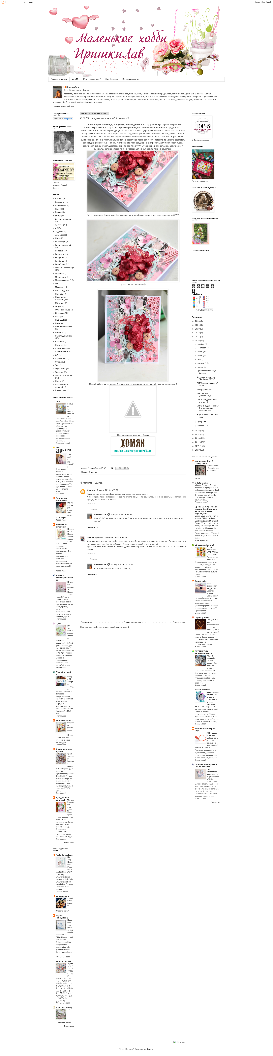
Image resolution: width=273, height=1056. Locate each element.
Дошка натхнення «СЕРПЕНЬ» (212, 549)
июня (200, 355)
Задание (59, 231)
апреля (201, 363)
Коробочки (60, 264)
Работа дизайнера (63, 336)
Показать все (69, 842)
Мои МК (75, 79)
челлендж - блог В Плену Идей (204, 462)
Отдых (58, 306)
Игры (57, 238)
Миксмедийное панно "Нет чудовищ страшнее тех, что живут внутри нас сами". (207, 699)
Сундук (58, 362)
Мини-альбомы (62, 280)
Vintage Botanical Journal (206, 485)
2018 (197, 333)
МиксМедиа (60, 277)
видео (58, 209)
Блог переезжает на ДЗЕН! (212, 586)
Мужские (59, 287)
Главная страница (58, 79)
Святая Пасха (61, 352)
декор (58, 215)
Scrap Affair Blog (64, 1007)
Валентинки (60, 205)
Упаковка (59, 372)
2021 (197, 325)
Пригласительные (63, 326)
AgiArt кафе (201, 581)
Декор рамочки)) (204, 389)
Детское (59, 225)
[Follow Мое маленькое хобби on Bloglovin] (63, 119)
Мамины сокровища (64, 268)
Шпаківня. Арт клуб (204, 545)
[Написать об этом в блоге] (119, 468)
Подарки (59, 323)
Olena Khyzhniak (95, 537)
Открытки (93, 472)
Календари (60, 241)
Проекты (59, 332)
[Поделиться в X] (122, 468)
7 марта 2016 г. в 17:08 (107, 490)
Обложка (59, 303)
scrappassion (62, 896)
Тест (57, 365)
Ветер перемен (202, 689)
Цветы (58, 381)
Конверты (59, 254)
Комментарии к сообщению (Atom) (112, 627)
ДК (56, 228)
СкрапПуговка (202, 617)
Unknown (91, 490)
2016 (197, 340)
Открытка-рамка (62, 310)
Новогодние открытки (60, 298)
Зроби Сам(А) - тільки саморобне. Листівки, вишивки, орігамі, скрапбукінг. (206, 510)
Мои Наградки (111, 79)
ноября (201, 344)
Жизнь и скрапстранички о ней (65, 577)
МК (56, 283)
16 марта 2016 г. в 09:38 (115, 537)
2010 (197, 450)
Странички (60, 358)
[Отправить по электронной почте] (116, 468)
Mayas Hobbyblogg (62, 916)
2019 (197, 329)
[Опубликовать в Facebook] (125, 468)
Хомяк (145, 435)
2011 (197, 446)
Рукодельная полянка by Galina (65, 798)
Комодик (59, 251)
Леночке (102, 384)
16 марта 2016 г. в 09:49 (122, 564)
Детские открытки (63, 219)
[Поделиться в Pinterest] (127, 468)
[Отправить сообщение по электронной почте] (112, 468)
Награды (59, 294)
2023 (197, 321)
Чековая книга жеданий (61, 385)
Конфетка (59, 257)
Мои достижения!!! (92, 79)
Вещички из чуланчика (61, 525)
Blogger (149, 1049)
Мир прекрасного (64, 720)
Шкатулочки (60, 390)
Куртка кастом (213, 466)
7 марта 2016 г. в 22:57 (121, 514)
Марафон (59, 273)
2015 (197, 430)
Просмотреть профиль (63, 106)
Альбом (58, 198)
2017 (197, 337)
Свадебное (60, 348)
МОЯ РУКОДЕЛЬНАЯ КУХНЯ (63, 449)
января (201, 426)
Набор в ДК (60, 290)
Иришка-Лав (72, 87)
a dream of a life (63, 961)
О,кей (58, 623)
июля (200, 351)
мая (199, 359)
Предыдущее (179, 622)
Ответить (91, 503)
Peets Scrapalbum (64, 855)
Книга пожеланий (63, 245)
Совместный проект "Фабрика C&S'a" (206, 378)
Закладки (59, 235)
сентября (202, 348)
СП (56, 355)
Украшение (60, 369)
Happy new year (70, 922)
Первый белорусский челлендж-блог (206, 765)
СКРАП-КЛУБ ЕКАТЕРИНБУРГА (203, 652)
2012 (197, 442)
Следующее (86, 622)
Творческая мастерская (61, 499)
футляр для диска (63, 375)
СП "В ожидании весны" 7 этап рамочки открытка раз (208, 408)
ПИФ (57, 316)
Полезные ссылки (130, 79)
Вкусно (58, 212)
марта (200, 367)
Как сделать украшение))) (204, 394)
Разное (58, 341)
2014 (197, 434)
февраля (201, 422)
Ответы (93, 509)
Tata (58, 401)
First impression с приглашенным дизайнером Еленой (213, 774)
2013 (197, 438)
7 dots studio (201, 483)
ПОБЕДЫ (59, 320)
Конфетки (59, 261)
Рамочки (59, 345)
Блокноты (59, 202)
